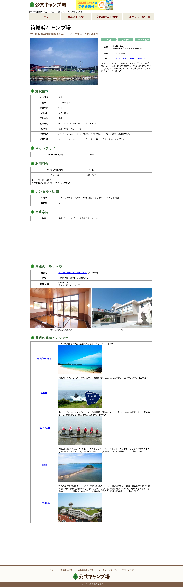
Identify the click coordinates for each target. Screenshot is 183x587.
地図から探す (76, 16)
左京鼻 (44, 393)
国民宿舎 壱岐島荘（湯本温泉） (72, 273)
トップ (45, 16)
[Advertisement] (135, 3)
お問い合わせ (128, 570)
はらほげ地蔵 (44, 428)
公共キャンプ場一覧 (138, 16)
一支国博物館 (44, 503)
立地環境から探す (107, 16)
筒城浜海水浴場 (44, 358)
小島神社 (44, 465)
